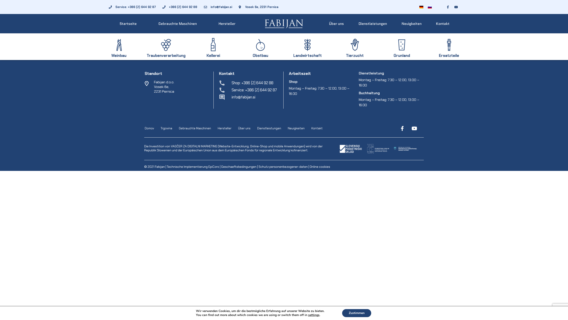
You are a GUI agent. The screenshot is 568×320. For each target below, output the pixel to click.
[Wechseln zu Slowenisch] (430, 7)
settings (314, 315)
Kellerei (213, 55)
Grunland (402, 55)
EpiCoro (213, 167)
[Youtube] (414, 128)
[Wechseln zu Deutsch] (421, 7)
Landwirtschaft (307, 55)
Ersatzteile (449, 55)
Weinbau (118, 55)
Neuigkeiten (412, 23)
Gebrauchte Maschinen (177, 23)
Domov (149, 128)
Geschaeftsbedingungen (239, 167)
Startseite (128, 23)
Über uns (336, 23)
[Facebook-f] (402, 128)
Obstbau (260, 55)
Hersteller (227, 23)
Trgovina (166, 128)
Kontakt (443, 23)
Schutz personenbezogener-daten (283, 167)
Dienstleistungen (373, 23)
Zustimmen (357, 313)
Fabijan (160, 167)
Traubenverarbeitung (166, 55)
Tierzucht (355, 55)
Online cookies (319, 167)
